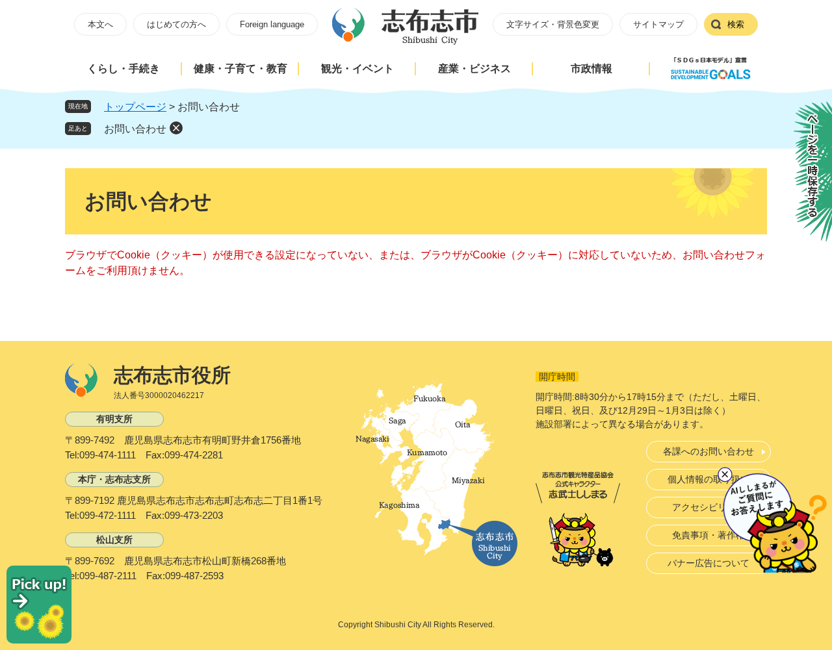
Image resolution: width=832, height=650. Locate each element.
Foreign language (272, 24)
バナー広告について (708, 563)
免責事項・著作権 (708, 535)
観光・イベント (357, 68)
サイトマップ (658, 24)
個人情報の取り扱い (708, 479)
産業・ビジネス (474, 68)
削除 (176, 127)
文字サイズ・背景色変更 (552, 24)
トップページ (135, 106)
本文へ (100, 24)
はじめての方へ (176, 24)
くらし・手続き (123, 68)
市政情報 (591, 68)
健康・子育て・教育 (240, 68)
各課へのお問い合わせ (708, 451)
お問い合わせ (135, 128)
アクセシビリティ (708, 507)
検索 (735, 24)
